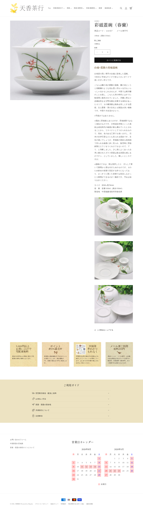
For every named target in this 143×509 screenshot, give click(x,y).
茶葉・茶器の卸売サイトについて (22, 447)
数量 (95, 48)
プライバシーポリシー (41, 503)
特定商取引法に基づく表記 (76, 503)
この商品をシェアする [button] (105, 330)
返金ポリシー (54, 503)
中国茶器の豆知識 (16, 443)
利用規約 (63, 503)
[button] (58, 8)
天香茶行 (18, 504)
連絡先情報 (89, 503)
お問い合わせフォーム (18, 439)
